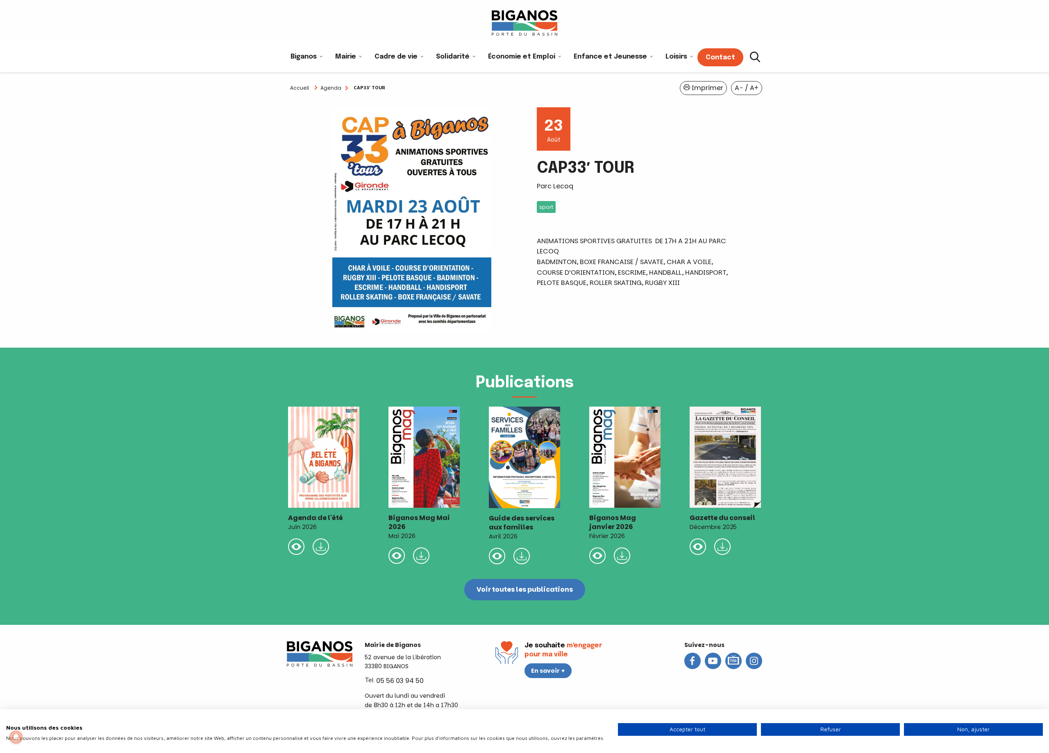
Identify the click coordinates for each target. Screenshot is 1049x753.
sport (546, 207)
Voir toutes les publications (525, 589)
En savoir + (548, 671)
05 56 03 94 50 (400, 680)
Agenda (330, 87)
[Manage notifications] (16, 737)
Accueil (299, 87)
